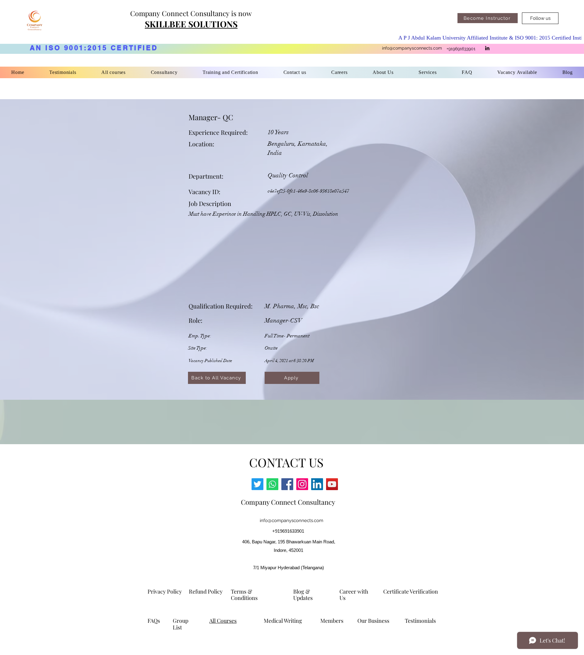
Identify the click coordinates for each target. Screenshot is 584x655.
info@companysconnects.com (412, 48)
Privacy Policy (165, 591)
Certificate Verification (410, 591)
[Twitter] (257, 484)
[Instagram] (302, 484)
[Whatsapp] (272, 484)
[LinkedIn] (487, 48)
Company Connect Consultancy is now (191, 13)
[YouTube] (332, 484)
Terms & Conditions (245, 595)
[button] (230, 72)
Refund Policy (206, 591)
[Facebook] (287, 484)
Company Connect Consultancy (288, 502)
